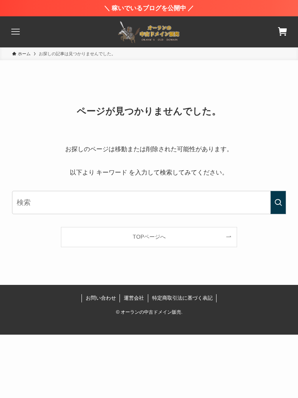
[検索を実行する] (278, 202)
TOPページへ (149, 237)
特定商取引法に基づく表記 (182, 298)
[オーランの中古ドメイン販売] (149, 31)
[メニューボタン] (15, 31)
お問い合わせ (101, 298)
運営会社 (134, 298)
